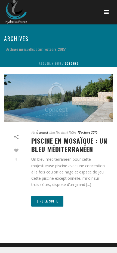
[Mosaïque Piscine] (10, 12)
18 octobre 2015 (87, 132)
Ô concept (42, 132)
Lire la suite (47, 201)
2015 (57, 63)
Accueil (45, 63)
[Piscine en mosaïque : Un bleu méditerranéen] (58, 98)
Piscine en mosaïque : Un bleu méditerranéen (69, 145)
